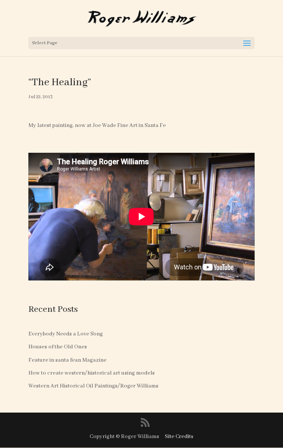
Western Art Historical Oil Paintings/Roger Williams (93, 386)
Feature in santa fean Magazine (67, 360)
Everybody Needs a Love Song (65, 334)
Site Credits (179, 436)
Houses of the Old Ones (57, 347)
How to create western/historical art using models (91, 373)
